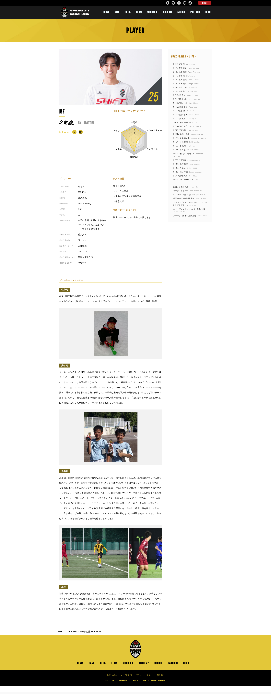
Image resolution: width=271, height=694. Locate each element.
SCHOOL (181, 12)
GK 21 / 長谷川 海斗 (188, 134)
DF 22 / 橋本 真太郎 (189, 138)
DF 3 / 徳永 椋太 (186, 72)
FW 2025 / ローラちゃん (185, 179)
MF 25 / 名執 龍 (184, 146)
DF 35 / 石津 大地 (185, 168)
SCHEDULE (152, 12)
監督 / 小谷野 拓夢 (187, 187)
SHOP (204, 3)
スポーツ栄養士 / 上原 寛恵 (190, 216)
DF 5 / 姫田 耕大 (186, 79)
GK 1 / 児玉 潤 (184, 64)
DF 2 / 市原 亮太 (186, 68)
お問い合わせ (112, 675)
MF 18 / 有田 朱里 (185, 122)
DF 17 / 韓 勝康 (185, 118)
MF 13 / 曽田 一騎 (185, 103)
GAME (117, 12)
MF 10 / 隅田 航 (185, 95)
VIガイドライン (127, 675)
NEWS (106, 12)
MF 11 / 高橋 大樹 (187, 99)
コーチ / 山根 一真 (187, 190)
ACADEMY (167, 12)
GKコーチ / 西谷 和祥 (190, 194)
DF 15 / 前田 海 (184, 111)
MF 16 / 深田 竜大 (186, 115)
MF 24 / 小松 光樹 (186, 142)
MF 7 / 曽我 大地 (185, 87)
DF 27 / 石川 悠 (186, 149)
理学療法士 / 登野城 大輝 (190, 198)
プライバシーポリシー (145, 675)
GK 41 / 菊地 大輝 (185, 176)
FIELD (208, 12)
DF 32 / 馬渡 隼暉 (186, 164)
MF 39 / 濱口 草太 (187, 172)
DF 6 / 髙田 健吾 (186, 83)
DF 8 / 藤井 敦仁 (185, 91)
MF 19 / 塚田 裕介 (187, 126)
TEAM (139, 12)
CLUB (128, 12)
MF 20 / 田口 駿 (185, 130)
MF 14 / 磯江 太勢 (185, 107)
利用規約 (160, 675)
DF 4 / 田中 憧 (184, 76)
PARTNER (195, 12)
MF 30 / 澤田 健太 (186, 160)
